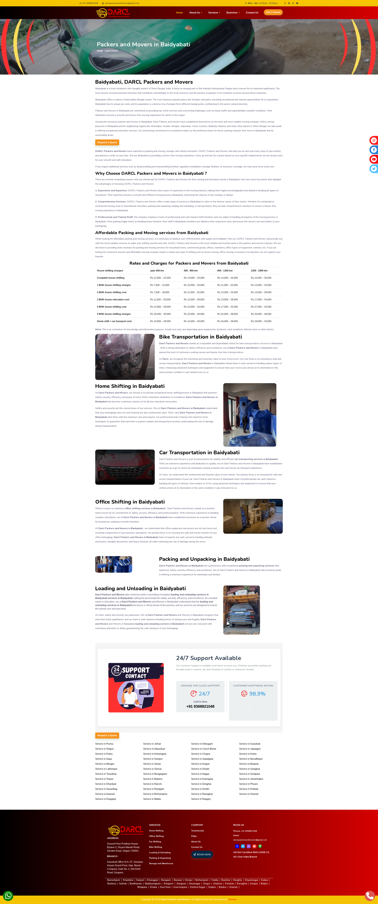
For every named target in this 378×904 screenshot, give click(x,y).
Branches (232, 12)
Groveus (232, 899)
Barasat (178, 880)
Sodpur (212, 887)
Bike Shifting (155, 847)
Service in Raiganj (201, 799)
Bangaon (166, 880)
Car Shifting (155, 841)
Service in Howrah (249, 794)
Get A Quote (273, 12)
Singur (206, 883)
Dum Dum (165, 887)
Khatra (153, 887)
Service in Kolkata (248, 789)
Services (213, 12)
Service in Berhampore (155, 794)
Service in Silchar (152, 769)
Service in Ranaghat (202, 794)
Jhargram (168, 883)
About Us (196, 841)
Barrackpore (113, 880)
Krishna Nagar (197, 887)
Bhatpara (142, 887)
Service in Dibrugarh (202, 744)
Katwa (264, 880)
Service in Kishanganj (154, 754)
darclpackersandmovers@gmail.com (250, 839)
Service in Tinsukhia (106, 774)
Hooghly (237, 880)
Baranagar (194, 883)
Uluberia (217, 883)
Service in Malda (152, 799)
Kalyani (140, 880)
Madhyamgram (153, 883)
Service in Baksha (152, 779)
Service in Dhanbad (105, 784)
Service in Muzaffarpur (251, 759)
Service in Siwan (152, 764)
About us (194, 12)
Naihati (123, 883)
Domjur (189, 880)
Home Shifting (156, 830)
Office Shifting (156, 836)
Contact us (252, 12)
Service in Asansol (105, 794)
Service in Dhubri (200, 769)
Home (179, 12)
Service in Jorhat (152, 744)
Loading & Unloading (160, 852)
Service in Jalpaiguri (250, 749)
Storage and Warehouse (161, 863)
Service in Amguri (200, 764)
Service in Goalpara (249, 774)
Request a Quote (107, 142)
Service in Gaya (103, 759)
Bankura (111, 883)
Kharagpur (152, 880)
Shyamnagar (251, 880)
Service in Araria (247, 754)
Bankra (222, 887)
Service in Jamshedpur (251, 779)
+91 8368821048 (90, 3)
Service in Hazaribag (106, 789)
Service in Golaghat (249, 769)
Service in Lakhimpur (106, 769)
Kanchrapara (180, 887)
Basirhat (225, 880)
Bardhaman (136, 883)
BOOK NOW (204, 854)
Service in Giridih (200, 789)
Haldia (214, 880)
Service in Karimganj (202, 779)
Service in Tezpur (104, 779)
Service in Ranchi (152, 784)
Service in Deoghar (201, 784)
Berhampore (201, 880)
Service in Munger (104, 764)
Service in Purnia (104, 744)
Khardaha (128, 880)
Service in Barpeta (249, 764)
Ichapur (254, 883)
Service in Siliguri (104, 749)
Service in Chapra (200, 754)
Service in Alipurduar (154, 749)
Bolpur (264, 883)
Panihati (229, 883)
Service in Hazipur (153, 759)
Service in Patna (104, 754)
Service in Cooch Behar (203, 749)
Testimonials (197, 830)
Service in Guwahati (249, 744)
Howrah (233, 887)
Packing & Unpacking (160, 858)
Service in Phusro (248, 784)
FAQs (194, 836)
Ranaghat (242, 883)
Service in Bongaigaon (155, 774)
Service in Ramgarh (153, 789)
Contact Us (196, 847)
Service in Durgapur (105, 799)
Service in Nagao (200, 774)
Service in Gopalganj (202, 759)
